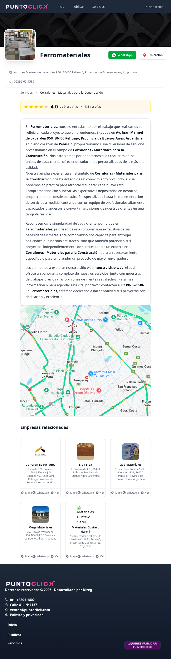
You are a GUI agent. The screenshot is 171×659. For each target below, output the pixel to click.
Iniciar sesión (154, 7)
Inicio (60, 7)
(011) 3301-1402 (22, 599)
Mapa (28, 492)
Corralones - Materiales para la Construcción (71, 92)
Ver (57, 492)
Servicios (98, 7)
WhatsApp (43, 492)
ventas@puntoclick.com (30, 609)
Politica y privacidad (27, 614)
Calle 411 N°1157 (23, 604)
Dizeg (87, 589)
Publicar (78, 7)
